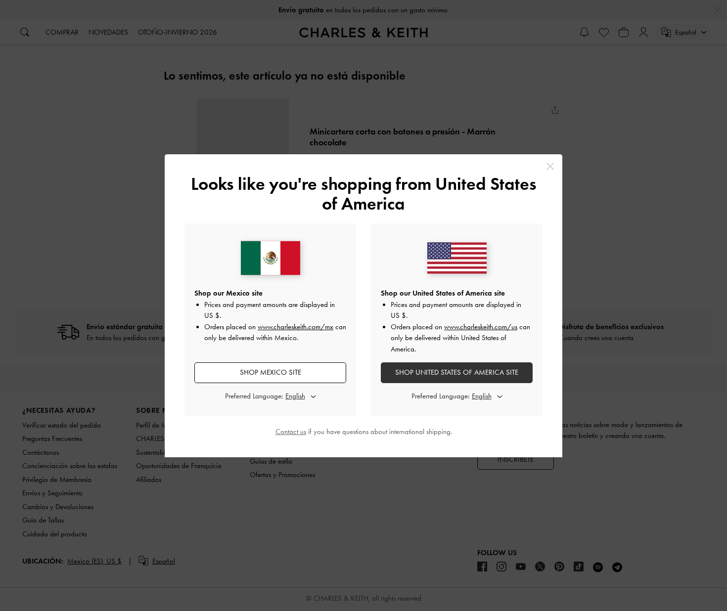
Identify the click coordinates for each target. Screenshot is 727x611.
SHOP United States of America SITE (456, 372)
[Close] (550, 166)
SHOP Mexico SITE (270, 372)
